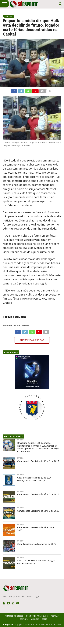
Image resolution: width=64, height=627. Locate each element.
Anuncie (35, 619)
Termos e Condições (14, 616)
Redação (55, 616)
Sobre (44, 619)
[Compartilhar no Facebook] (14, 90)
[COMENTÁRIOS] (49, 90)
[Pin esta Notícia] (35, 90)
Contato (24, 619)
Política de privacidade (36, 616)
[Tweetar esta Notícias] (21, 90)
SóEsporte (8, 624)
